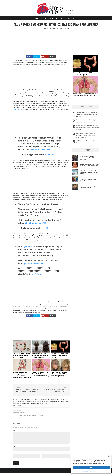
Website (44, 453)
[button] (109, 456)
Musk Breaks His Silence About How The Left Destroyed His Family (54, 389)
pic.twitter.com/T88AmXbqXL (40, 149)
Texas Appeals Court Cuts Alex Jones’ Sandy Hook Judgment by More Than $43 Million (86, 114)
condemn (56, 238)
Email (14, 453)
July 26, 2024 (50, 154)
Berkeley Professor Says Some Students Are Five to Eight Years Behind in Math (89, 164)
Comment (15, 430)
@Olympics (27, 246)
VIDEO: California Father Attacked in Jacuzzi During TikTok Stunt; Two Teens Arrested (87, 143)
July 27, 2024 (36, 274)
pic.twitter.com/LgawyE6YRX (35, 223)
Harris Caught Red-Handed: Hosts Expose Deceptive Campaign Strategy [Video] (27, 389)
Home (36, 18)
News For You (60, 18)
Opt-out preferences (87, 471)
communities (16, 109)
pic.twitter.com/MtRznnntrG (34, 263)
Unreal (51, 18)
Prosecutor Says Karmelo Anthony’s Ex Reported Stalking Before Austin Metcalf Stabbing (87, 127)
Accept (91, 467)
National (44, 18)
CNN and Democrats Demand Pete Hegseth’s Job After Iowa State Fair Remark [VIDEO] (88, 157)
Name (14, 446)
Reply (22, 419)
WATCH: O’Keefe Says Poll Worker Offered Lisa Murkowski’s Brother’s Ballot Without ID (86, 135)
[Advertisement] (56, 40)
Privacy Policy (96, 471)
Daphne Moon (46, 28)
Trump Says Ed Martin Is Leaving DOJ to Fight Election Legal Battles (89, 186)
